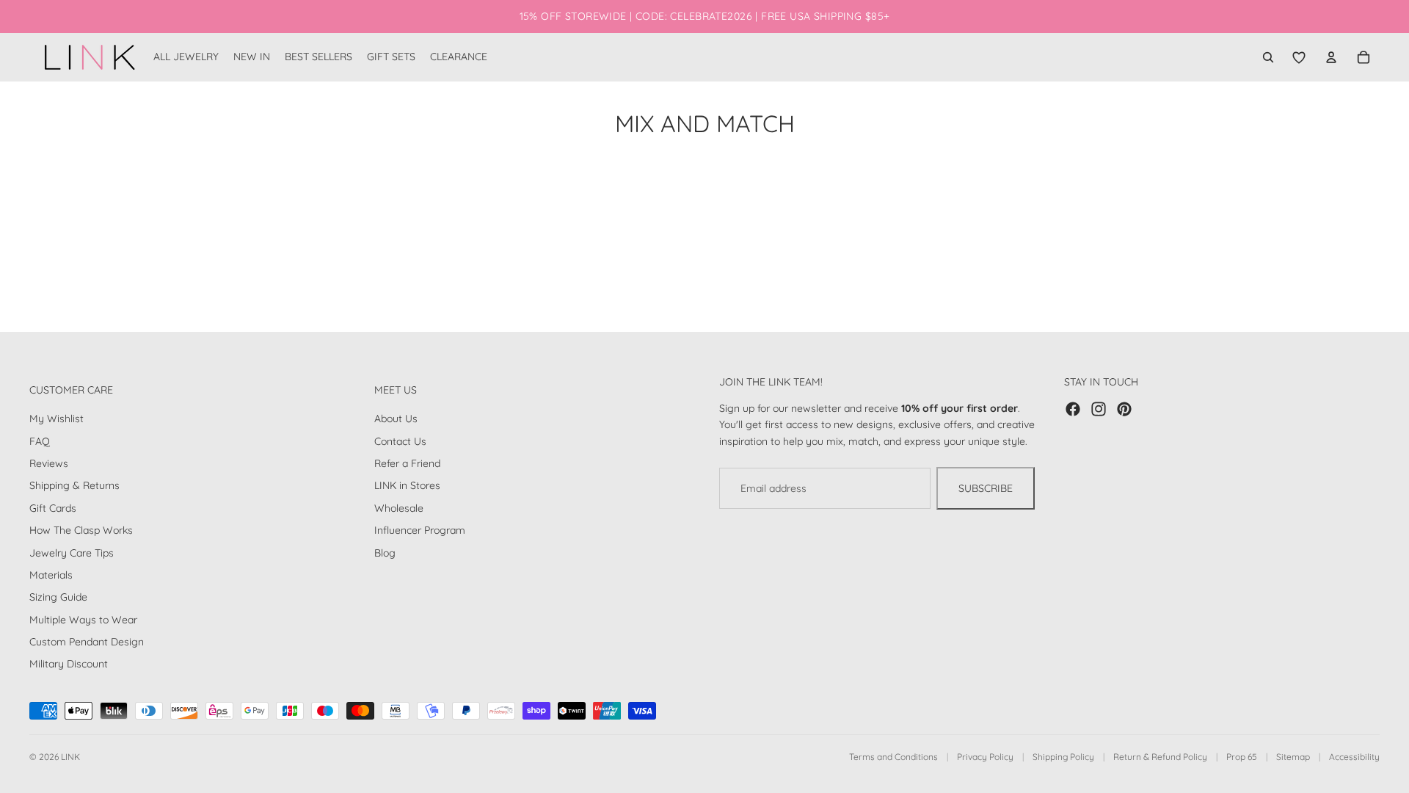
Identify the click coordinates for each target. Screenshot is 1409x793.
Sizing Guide (58, 597)
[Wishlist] (1299, 57)
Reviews (48, 463)
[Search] (1268, 57)
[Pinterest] (1124, 409)
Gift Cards (52, 508)
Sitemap (1293, 756)
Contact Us (400, 441)
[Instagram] (1098, 409)
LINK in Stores (407, 485)
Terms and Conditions (893, 756)
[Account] (1331, 57)
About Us (396, 418)
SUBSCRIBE (985, 488)
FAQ (39, 441)
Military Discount (68, 663)
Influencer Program (419, 530)
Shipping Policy (1063, 756)
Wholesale (398, 508)
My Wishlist (56, 418)
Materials (51, 575)
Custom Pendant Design (86, 641)
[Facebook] (1073, 409)
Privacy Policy (985, 756)
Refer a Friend (407, 463)
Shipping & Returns (74, 485)
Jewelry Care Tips (71, 552)
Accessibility (1354, 756)
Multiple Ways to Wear (83, 619)
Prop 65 (1241, 756)
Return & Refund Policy (1160, 756)
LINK (70, 756)
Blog (385, 552)
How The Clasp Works (81, 530)
